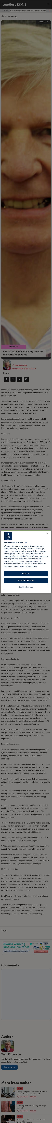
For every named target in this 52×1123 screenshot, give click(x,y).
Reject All (26, 573)
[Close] (47, 533)
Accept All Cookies (26, 580)
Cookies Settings (26, 587)
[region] (26, 561)
